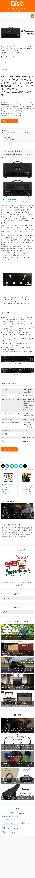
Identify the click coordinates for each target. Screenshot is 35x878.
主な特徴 (9, 137)
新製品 (5, 69)
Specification (10, 139)
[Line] (12, 466)
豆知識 (16, 828)
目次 (5, 130)
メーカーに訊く (22, 819)
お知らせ (21, 813)
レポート (14, 823)
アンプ (5, 62)
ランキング (5, 823)
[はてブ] (21, 466)
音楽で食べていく (8, 832)
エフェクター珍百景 (8, 819)
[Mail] (25, 466)
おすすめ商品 (8, 813)
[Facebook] (7, 466)
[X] (3, 466)
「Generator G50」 (7, 115)
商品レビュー (25, 823)
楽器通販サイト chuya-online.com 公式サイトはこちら (17, 584)
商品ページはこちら (9, 121)
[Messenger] (16, 466)
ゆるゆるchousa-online (10, 817)
